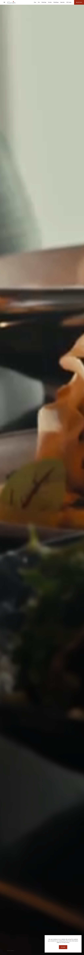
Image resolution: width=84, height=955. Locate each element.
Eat (39, 2)
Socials (50, 2)
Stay (35, 2)
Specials (62, 2)
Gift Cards (68, 2)
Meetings (44, 2)
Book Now (79, 2)
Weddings (56, 2)
